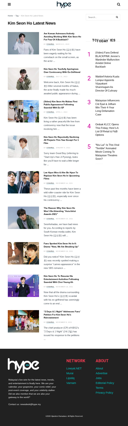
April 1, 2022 (61, 112)
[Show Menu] (9, 4)
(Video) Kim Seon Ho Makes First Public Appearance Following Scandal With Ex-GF (60, 104)
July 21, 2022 (61, 76)
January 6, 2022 (63, 148)
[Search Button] (118, 4)
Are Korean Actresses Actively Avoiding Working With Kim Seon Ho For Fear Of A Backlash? (62, 36)
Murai (69, 373)
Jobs (99, 378)
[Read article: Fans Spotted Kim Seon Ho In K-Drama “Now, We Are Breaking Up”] (23, 253)
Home (10, 16)
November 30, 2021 (64, 219)
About (99, 368)
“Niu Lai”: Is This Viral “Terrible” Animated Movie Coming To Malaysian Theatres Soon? (107, 152)
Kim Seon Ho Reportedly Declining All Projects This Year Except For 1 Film (61, 140)
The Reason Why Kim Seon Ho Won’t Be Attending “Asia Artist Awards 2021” (60, 211)
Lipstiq (70, 378)
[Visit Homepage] (64, 4)
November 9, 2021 (64, 322)
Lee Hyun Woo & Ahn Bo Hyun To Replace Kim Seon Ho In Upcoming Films (61, 175)
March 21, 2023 (62, 44)
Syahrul (50, 44)
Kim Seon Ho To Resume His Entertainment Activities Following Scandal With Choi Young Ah (61, 279)
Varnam (71, 383)
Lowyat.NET (74, 368)
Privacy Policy (104, 392)
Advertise (101, 373)
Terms (99, 387)
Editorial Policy (105, 383)
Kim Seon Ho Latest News (32, 16)
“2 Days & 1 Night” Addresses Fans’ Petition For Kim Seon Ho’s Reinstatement (62, 314)
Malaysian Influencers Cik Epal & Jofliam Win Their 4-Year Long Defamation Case (107, 107)
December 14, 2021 (64, 183)
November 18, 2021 (64, 287)
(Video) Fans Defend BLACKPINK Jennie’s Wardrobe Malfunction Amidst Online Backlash (107, 59)
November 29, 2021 (64, 251)
